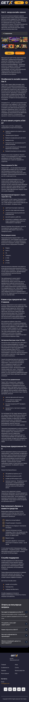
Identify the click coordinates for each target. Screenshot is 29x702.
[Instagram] (23, 689)
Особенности (5, 667)
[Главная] (7, 2)
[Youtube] (14, 689)
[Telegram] (5, 689)
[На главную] (14, 656)
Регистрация (5, 673)
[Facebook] (10, 689)
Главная (3, 664)
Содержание (8, 33)
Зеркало (3, 670)
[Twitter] (19, 689)
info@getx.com (5, 683)
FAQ (16, 673)
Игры (16, 664)
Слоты (17, 667)
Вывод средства (20, 670)
